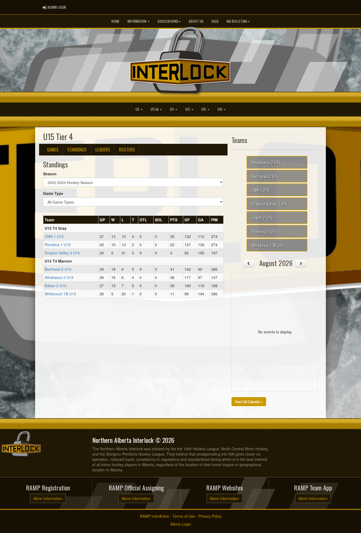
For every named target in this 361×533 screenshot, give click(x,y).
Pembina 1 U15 (58, 244)
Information (137, 21)
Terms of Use (184, 516)
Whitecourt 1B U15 (60, 293)
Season (50, 173)
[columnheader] (70, 219)
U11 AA (155, 109)
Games (53, 149)
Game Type (53, 193)
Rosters (127, 149)
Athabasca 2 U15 (59, 277)
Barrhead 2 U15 (58, 269)
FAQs (215, 21)
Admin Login (180, 524)
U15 (204, 109)
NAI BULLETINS (236, 21)
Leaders (102, 149)
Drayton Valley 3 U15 (62, 252)
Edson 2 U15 (55, 285)
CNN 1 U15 (54, 236)
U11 (172, 109)
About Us (196, 21)
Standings (77, 149)
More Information (48, 498)
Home (115, 21)
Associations (168, 21)
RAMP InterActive (154, 516)
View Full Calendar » (249, 401)
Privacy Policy (209, 516)
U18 (220, 109)
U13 (188, 109)
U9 (138, 109)
